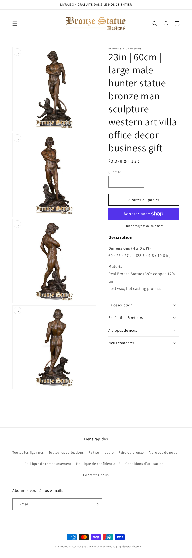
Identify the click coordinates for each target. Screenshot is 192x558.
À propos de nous (163, 452)
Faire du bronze (131, 452)
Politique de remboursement (48, 463)
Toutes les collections (66, 452)
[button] (15, 23)
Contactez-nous (96, 475)
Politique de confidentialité (98, 463)
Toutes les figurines (28, 452)
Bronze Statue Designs (73, 546)
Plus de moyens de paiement (144, 226)
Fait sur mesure (101, 452)
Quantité (114, 172)
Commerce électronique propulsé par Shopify (114, 546)
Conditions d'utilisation (145, 463)
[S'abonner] (96, 504)
